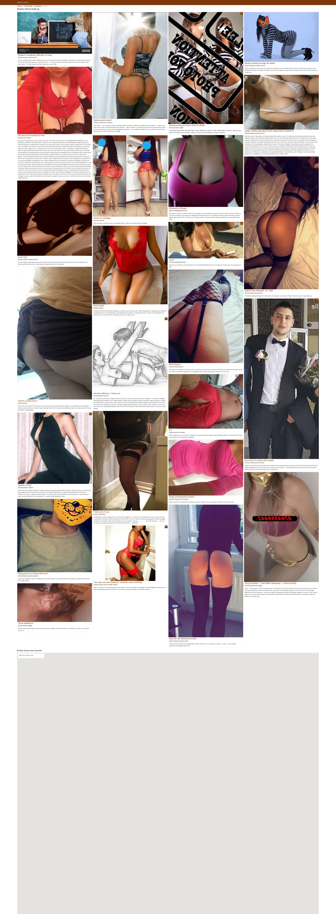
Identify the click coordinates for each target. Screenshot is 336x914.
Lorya (171, 260)
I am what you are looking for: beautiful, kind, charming (118, 582)
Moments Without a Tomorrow (107, 393)
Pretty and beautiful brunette (181, 497)
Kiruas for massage (102, 218)
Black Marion (175, 364)
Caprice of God (24, 485)
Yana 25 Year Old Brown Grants (183, 639)
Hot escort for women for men (31, 135)
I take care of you (101, 512)
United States (28, 6)
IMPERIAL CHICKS (22, 2)
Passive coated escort (27, 401)
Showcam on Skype (177, 208)
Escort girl (22, 257)
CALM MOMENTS (25, 623)
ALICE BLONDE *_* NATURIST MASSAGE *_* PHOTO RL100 (270, 583)
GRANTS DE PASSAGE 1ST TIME (259, 291)
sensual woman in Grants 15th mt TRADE (187, 125)
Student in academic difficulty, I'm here (35, 55)
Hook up (19, 6)
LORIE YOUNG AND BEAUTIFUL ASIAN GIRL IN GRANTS (269, 131)
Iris (170, 430)
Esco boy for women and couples (259, 460)
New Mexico (38, 6)
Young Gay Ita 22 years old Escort (33, 573)
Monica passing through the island (260, 63)
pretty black (99, 306)
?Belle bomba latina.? (103, 120)
